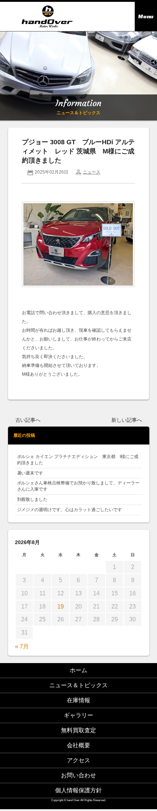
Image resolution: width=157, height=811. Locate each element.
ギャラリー (78, 715)
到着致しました (32, 499)
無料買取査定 (78, 730)
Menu (145, 16)
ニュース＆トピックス (78, 685)
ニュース (91, 172)
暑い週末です (30, 473)
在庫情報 (78, 700)
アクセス (78, 760)
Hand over (47, 16)
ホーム (78, 670)
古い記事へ (28, 420)
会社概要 (78, 745)
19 (60, 606)
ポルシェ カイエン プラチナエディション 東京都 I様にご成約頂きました (78, 459)
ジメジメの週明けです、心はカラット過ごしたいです (69, 509)
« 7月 (22, 646)
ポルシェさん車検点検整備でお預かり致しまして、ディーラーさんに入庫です (78, 486)
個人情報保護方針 (78, 790)
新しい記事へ (126, 420)
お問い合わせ (78, 775)
